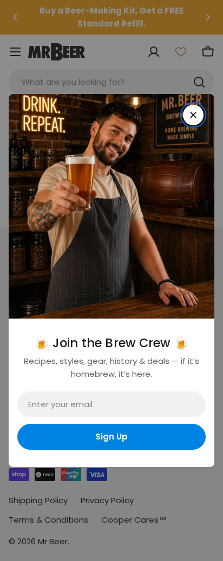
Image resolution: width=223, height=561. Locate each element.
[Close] (193, 115)
